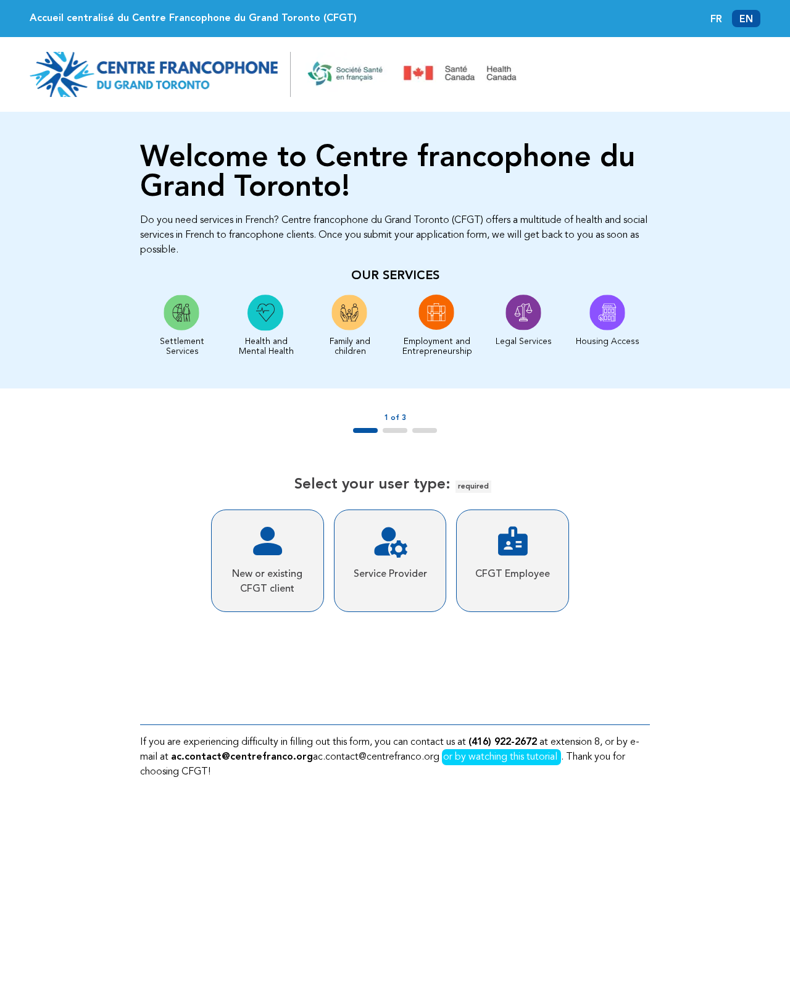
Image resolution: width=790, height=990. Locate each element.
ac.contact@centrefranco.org (242, 757)
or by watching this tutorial (501, 757)
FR (716, 20)
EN (746, 20)
